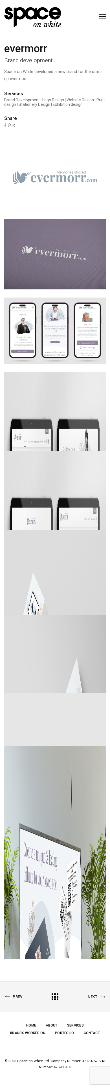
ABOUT (52, 1025)
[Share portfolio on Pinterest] (9, 125)
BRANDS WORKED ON (27, 1033)
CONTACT (92, 1033)
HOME (31, 1025)
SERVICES (75, 1025)
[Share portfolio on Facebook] (5, 125)
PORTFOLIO (64, 1033)
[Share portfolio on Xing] (13, 125)
